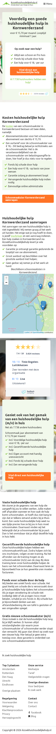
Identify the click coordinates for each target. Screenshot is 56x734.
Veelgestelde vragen (39, 677)
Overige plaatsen (11, 690)
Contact (32, 706)
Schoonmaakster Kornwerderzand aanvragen (25, 198)
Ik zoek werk (34, 690)
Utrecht (6, 680)
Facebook (35, 712)
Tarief (31, 673)
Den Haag (7, 677)
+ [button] (6, 278)
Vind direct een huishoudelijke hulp (28, 71)
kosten (9, 126)
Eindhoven (8, 684)
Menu (49, 3)
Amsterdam (8, 669)
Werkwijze (33, 669)
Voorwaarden (9, 702)
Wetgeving (8, 706)
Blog (33, 716)
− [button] (6, 282)
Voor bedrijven (36, 686)
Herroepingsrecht (11, 717)
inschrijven (16, 236)
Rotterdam (8, 673)
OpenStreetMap (38, 332)
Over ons (33, 702)
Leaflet (26, 332)
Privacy (6, 714)
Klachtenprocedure (12, 710)
